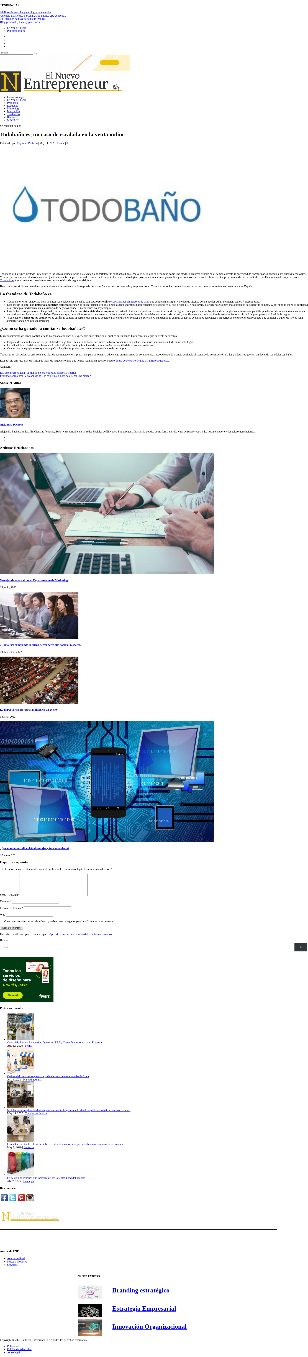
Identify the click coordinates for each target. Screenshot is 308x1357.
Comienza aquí (15, 97)
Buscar (4, 940)
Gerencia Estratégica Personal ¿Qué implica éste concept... (33, 15)
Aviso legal (13, 1352)
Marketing (13, 108)
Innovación (13, 111)
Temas (28, 1045)
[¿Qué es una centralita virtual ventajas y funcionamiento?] (107, 841)
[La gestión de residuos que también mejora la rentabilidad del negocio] (20, 1174)
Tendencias (13, 114)
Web (2, 914)
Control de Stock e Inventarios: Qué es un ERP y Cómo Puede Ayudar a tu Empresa (54, 1042)
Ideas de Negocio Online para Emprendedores (142, 360)
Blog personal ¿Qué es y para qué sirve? (22, 22)
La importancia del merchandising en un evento (29, 709)
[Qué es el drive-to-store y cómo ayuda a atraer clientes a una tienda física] (20, 1073)
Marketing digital (32, 1079)
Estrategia (12, 105)
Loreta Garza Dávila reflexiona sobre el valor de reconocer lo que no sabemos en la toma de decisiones (65, 1144)
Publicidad (13, 1346)
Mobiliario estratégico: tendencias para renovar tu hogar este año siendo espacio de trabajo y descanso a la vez (68, 1110)
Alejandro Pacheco (27, 143)
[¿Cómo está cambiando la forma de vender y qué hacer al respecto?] (39, 637)
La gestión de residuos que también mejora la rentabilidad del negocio (46, 1177)
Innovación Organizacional (149, 1326)
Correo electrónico (11, 908)
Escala (61, 143)
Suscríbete (13, 119)
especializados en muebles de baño (129, 301)
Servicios (12, 1264)
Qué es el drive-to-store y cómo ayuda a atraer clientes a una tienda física (48, 1076)
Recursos (12, 117)
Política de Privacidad (19, 1349)
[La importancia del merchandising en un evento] (39, 702)
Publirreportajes (16, 30)
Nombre (5, 901)
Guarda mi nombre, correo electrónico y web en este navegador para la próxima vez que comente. (59, 921)
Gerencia (29, 1147)
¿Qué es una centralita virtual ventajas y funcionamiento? (34, 848)
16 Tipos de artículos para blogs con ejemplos (25, 12)
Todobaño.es (7, 280)
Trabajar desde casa (36, 1113)
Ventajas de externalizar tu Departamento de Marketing (34, 580)
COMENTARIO (9, 895)
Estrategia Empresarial (144, 1308)
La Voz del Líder (16, 27)
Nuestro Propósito (17, 1261)
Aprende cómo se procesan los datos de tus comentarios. (80, 934)
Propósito (12, 102)
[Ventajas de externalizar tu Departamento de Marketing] (107, 573)
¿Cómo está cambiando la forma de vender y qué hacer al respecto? (40, 644)
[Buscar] (300, 947)
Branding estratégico (141, 1290)
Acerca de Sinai (16, 1258)
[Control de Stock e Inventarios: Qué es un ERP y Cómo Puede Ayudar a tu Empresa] (20, 1039)
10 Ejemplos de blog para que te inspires (22, 18)
